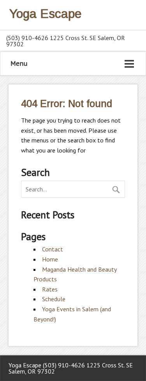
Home (50, 259)
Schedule (53, 299)
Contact (52, 249)
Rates (50, 289)
